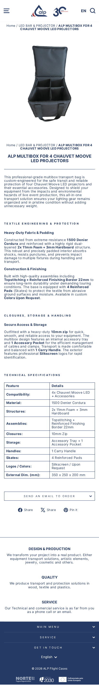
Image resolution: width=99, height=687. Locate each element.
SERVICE (48, 637)
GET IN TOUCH (48, 647)
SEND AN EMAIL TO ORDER (49, 496)
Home (11, 25)
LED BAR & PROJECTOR (37, 25)
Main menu (48, 626)
